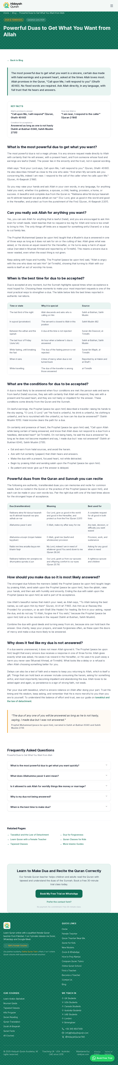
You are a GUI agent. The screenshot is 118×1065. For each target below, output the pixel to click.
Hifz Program (9, 1012)
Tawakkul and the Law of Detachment (28, 834)
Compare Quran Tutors (73, 961)
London (68, 1018)
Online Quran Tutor (30, 952)
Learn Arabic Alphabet (13, 998)
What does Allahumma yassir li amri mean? (34, 775)
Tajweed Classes (17, 844)
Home (6, 13)
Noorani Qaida (10, 1003)
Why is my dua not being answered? (30, 796)
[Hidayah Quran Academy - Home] (12, 5)
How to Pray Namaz (71, 956)
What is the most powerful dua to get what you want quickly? (44, 765)
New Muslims (68, 947)
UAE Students (70, 1014)
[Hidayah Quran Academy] (29, 925)
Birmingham (69, 1022)
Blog (14, 13)
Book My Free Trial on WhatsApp (59, 893)
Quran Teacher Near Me (73, 938)
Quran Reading (10, 1017)
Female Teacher (69, 933)
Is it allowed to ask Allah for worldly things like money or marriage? (48, 786)
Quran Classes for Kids (73, 839)
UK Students (70, 998)
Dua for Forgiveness (71, 834)
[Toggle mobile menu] (112, 6)
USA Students (70, 1002)
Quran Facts (9, 1031)
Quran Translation (11, 1022)
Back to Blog (15, 60)
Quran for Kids (69, 943)
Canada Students (72, 1006)
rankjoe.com (83, 1054)
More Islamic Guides (72, 844)
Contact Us (67, 979)
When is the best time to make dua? (30, 807)
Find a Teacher (69, 970)
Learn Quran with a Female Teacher (26, 839)
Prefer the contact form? (59, 902)
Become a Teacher (71, 975)
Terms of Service (108, 1053)
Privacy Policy (97, 1053)
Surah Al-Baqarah (11, 1026)
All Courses (8, 1035)
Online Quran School (71, 966)
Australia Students (72, 1010)
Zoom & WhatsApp (71, 952)
